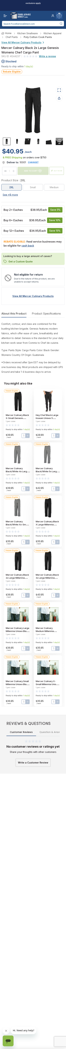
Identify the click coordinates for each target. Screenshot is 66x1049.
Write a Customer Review (33, 762)
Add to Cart (31, 170)
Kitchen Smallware (27, 33)
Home (8, 33)
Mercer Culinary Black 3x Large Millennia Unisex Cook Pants (47, 577)
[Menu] (4, 16)
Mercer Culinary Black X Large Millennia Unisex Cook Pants (47, 524)
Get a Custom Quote (20, 261)
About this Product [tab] (13, 313)
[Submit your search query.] (61, 23)
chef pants (12, 37)
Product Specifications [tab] (46, 313)
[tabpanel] (33, 348)
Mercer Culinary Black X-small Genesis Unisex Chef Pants (17, 418)
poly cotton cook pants (38, 37)
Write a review (47, 56)
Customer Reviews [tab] (21, 732)
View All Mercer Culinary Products (21, 42)
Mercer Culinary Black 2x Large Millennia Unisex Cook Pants (17, 577)
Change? (33, 162)
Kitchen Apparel (52, 33)
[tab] (6, 141)
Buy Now (58, 171)
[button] (52, 15)
